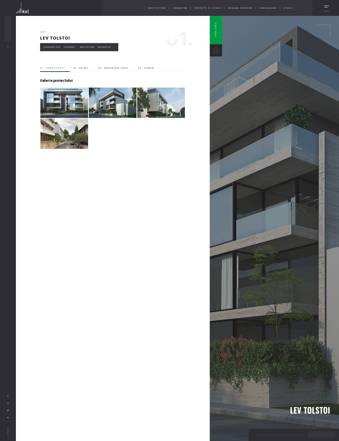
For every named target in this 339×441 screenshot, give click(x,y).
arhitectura (87, 47)
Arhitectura (157, 8)
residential (104, 47)
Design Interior (240, 8)
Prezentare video (113, 68)
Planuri (146, 68)
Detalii (80, 68)
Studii (288, 8)
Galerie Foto (52, 68)
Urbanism (180, 8)
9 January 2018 (52, 47)
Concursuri (268, 8)
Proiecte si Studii (208, 8)
